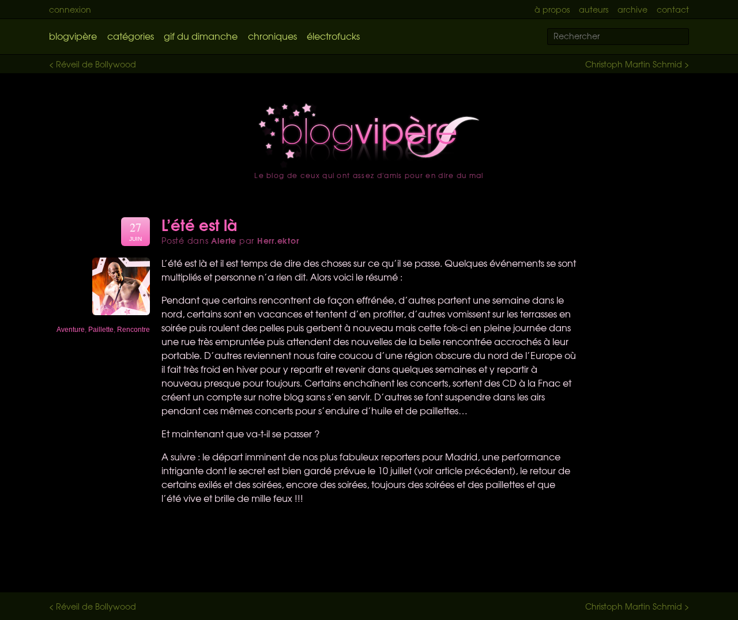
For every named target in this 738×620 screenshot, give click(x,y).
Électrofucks (333, 36)
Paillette (101, 330)
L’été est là (199, 224)
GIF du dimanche (201, 36)
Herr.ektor (278, 240)
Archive (632, 9)
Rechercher (687, 37)
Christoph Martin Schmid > (637, 64)
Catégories (130, 36)
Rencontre (133, 330)
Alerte (223, 240)
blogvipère (73, 36)
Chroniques (272, 36)
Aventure (71, 330)
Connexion (70, 9)
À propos (552, 9)
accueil (369, 135)
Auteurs (593, 9)
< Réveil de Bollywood (92, 64)
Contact (673, 9)
